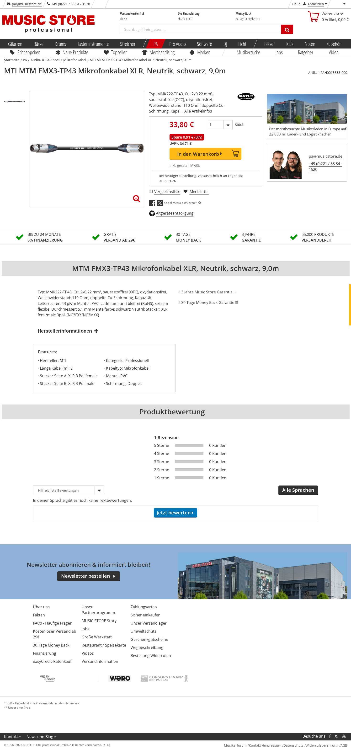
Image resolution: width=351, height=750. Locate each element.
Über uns (41, 607)
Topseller (119, 52)
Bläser (269, 43)
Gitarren (15, 43)
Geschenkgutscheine (149, 639)
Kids (289, 43)
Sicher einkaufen (145, 615)
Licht (242, 43)
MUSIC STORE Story (99, 620)
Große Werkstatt (97, 637)
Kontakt (11, 736)
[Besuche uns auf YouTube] (344, 736)
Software (204, 43)
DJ (225, 43)
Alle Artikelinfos (198, 111)
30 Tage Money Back (51, 645)
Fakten (39, 615)
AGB (343, 745)
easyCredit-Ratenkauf (52, 661)
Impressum (272, 745)
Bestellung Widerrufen (151, 655)
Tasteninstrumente (93, 43)
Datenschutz (293, 745)
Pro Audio (177, 43)
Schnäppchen (28, 52)
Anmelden (316, 4)
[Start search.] (287, 29)
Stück (239, 124)
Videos (88, 653)
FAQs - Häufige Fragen (52, 623)
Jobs (279, 52)
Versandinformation (100, 661)
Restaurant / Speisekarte (104, 645)
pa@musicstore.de (27, 4)
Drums (60, 43)
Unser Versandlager (149, 623)
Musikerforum (235, 745)
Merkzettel (199, 191)
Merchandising (162, 52)
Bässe (38, 43)
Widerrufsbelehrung (322, 745)
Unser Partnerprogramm (98, 609)
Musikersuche (248, 52)
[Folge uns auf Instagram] (336, 736)
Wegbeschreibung (147, 647)
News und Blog (40, 736)
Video (334, 52)
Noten (310, 43)
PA (156, 43)
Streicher (127, 43)
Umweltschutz (143, 631)
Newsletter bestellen (85, 576)
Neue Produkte (75, 52)
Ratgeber (306, 52)
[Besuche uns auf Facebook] (329, 736)
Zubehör (333, 43)
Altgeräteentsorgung (174, 213)
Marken (203, 52)
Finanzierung (44, 653)
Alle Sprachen (298, 490)
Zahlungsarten (144, 607)
